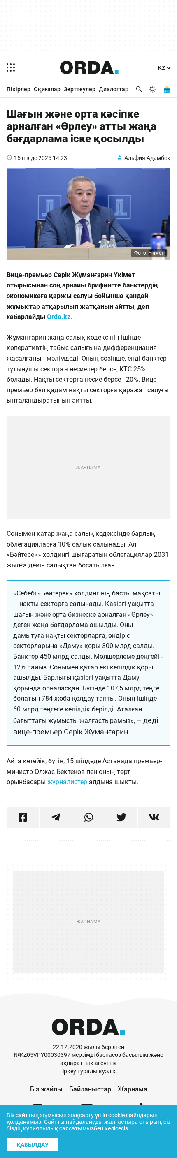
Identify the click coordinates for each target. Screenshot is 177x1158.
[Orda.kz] (88, 1039)
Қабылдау (32, 1145)
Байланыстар (90, 1089)
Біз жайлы (46, 1089)
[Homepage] (89, 67)
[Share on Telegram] (56, 817)
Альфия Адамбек (147, 158)
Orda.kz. (59, 317)
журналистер (67, 782)
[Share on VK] (154, 817)
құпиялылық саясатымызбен (63, 1128)
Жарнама (132, 1089)
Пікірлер (18, 89)
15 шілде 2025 (32, 158)
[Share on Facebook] (23, 817)
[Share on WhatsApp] (88, 817)
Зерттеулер (79, 89)
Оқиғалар (47, 89)
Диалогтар (113, 89)
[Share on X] (121, 817)
